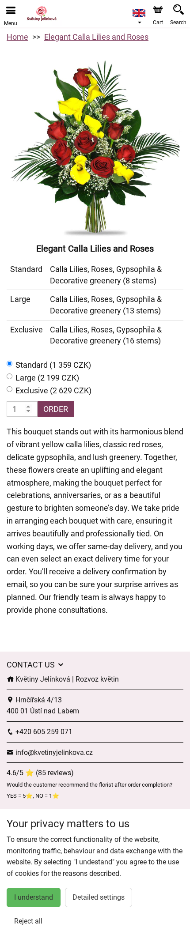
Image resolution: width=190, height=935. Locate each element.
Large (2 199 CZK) (47, 377)
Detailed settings (98, 897)
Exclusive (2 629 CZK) (53, 390)
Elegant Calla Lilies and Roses (96, 36)
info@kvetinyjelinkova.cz (53, 752)
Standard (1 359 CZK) (53, 364)
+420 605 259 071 (43, 732)
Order (55, 409)
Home (17, 36)
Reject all (28, 921)
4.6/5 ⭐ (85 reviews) (40, 773)
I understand (33, 897)
